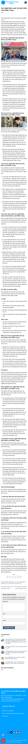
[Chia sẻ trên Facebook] (10, 577)
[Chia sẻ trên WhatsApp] (7, 577)
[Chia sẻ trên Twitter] (12, 577)
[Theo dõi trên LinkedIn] (16, 732)
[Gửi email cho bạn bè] (15, 577)
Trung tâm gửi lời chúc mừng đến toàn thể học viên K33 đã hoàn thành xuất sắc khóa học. (16, 653)
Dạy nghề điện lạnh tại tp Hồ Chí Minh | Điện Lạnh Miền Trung (15, 658)
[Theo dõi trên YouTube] (19, 732)
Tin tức (15, 582)
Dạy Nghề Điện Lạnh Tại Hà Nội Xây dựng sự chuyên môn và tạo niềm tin (14, 662)
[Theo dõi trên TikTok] (11, 732)
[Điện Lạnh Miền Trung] (12, 2)
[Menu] (25, 2)
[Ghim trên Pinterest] (18, 577)
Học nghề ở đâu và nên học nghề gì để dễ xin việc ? (16, 647)
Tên (4, 613)
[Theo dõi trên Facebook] (9, 732)
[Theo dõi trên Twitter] (14, 732)
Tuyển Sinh (5, 716)
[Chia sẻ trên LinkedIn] (20, 577)
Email (4, 620)
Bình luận (5, 601)
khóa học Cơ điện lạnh (8, 710)
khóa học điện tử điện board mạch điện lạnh (13, 713)
